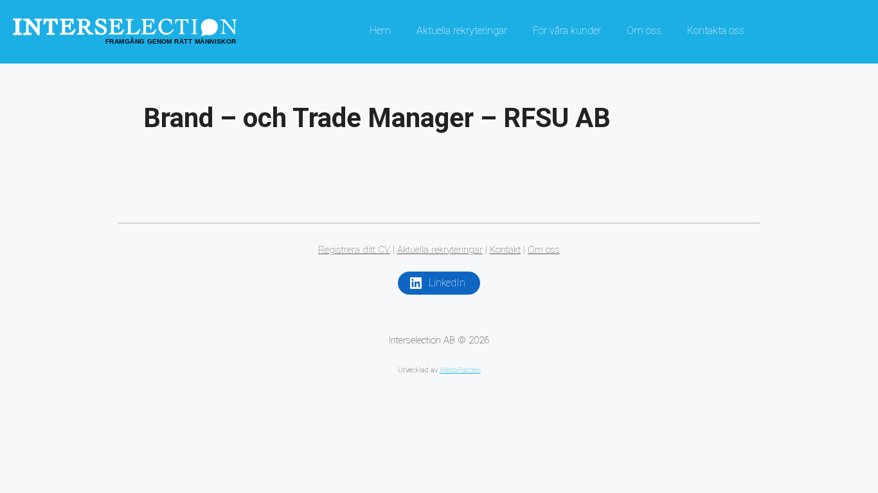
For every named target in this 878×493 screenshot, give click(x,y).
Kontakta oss (715, 30)
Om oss (644, 30)
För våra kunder (567, 30)
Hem (380, 30)
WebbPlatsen (460, 370)
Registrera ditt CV (354, 249)
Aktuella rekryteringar (462, 30)
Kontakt (505, 249)
